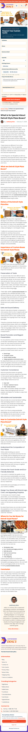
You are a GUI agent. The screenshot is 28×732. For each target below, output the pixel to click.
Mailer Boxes (5, 689)
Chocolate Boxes (6, 694)
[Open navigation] (16, 5)
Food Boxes (5, 692)
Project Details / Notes (7, 76)
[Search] (21, 5)
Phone (3, 46)
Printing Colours (6, 63)
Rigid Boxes (5, 684)
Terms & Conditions (7, 677)
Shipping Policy (6, 675)
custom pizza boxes (18, 291)
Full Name (4, 40)
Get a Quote (5, 667)
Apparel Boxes (5, 699)
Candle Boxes (5, 702)
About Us (4, 662)
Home (2, 109)
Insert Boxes (5, 697)
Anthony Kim (10, 122)
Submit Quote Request (14, 99)
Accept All (14, 721)
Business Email (5, 52)
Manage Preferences (14, 728)
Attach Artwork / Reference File (10, 71)
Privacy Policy (18, 94)
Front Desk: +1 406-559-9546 (10, 711)
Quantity (4, 57)
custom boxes (5, 511)
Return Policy (5, 672)
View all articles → (14, 629)
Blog (6, 109)
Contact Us (5, 664)
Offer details (22, 1)
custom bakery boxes (13, 566)
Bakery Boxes (5, 687)
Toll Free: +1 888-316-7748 (10, 709)
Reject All (14, 724)
